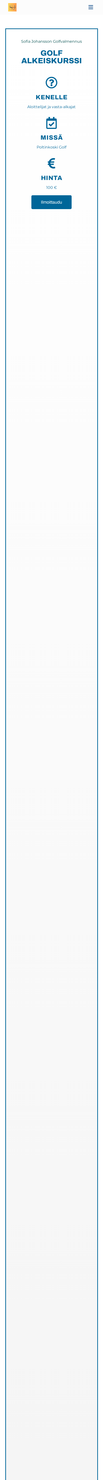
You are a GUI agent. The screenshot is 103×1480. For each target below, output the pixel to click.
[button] (91, 7)
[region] (51, 1445)
